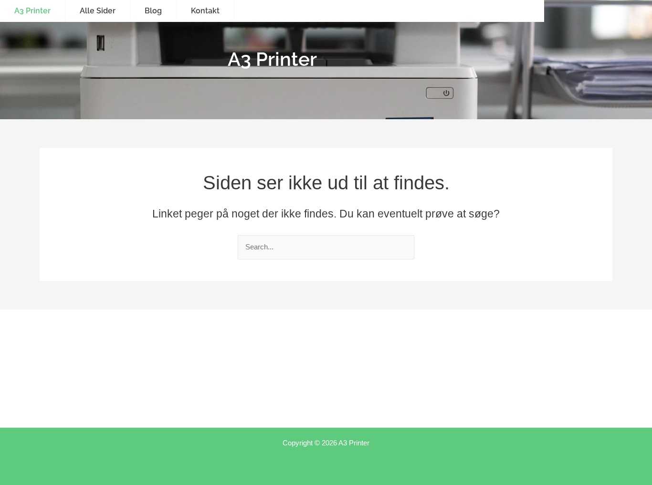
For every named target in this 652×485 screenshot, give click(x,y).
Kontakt (205, 10)
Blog (153, 10)
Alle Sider (98, 10)
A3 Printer (32, 10)
